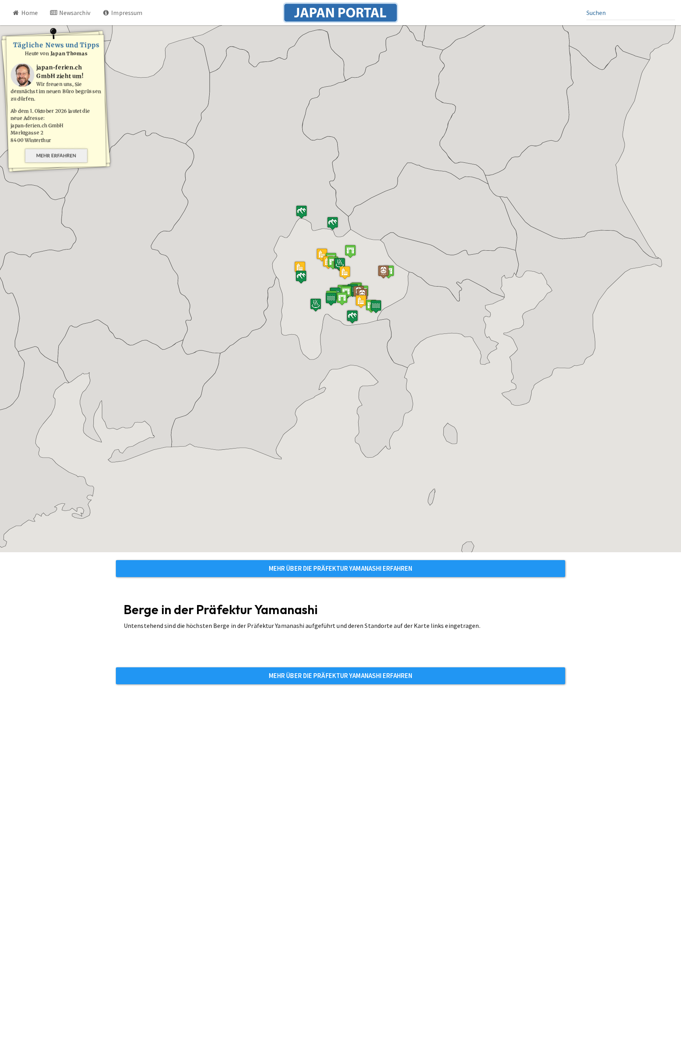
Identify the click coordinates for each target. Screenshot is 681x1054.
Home (29, 13)
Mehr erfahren (56, 155)
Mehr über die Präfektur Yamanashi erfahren (340, 568)
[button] (350, 251)
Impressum (126, 13)
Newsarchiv (74, 13)
